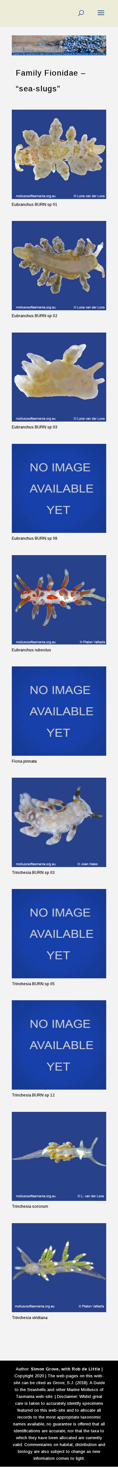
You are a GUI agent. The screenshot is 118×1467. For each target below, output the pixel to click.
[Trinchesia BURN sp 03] (59, 822)
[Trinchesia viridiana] (59, 1268)
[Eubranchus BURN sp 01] (59, 154)
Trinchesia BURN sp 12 (33, 1095)
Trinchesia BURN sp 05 (33, 984)
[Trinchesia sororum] (59, 1156)
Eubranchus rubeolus (31, 650)
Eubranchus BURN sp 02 (34, 316)
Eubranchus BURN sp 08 (34, 538)
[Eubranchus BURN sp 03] (59, 377)
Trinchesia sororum (30, 1206)
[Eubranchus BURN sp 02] (59, 265)
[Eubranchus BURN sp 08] (59, 488)
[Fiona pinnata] (59, 711)
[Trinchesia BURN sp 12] (59, 1045)
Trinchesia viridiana (30, 1317)
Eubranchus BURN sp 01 (34, 204)
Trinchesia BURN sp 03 (33, 872)
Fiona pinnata (24, 761)
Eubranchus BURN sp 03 (34, 427)
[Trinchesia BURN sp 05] (59, 933)
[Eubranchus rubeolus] (59, 599)
